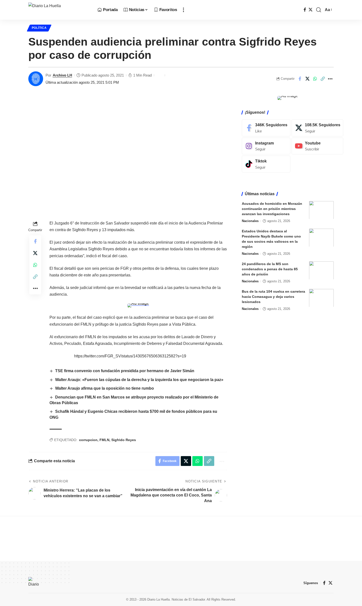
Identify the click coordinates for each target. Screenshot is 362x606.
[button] (183, 10)
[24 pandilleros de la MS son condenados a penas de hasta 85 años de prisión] (321, 270)
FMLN (104, 440)
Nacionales (250, 221)
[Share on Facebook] (299, 79)
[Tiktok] (266, 164)
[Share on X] (307, 79)
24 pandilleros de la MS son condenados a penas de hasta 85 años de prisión (270, 269)
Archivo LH (62, 75)
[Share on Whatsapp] (315, 79)
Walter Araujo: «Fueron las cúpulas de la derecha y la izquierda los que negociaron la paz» (139, 380)
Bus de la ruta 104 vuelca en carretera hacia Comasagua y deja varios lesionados (273, 296)
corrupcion (88, 440)
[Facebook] (304, 9)
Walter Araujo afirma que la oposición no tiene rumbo (104, 388)
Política (39, 27)
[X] (310, 9)
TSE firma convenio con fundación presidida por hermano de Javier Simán (124, 371)
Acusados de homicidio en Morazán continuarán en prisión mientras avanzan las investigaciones (272, 208)
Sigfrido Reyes (123, 440)
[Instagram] (266, 145)
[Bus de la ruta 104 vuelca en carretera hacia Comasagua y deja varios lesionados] (321, 298)
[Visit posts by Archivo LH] (35, 78)
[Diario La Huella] (59, 9)
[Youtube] (317, 145)
